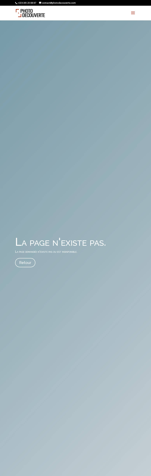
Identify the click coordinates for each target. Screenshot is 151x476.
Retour (25, 262)
